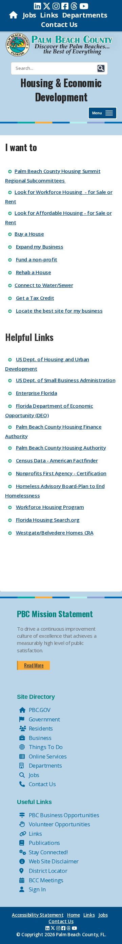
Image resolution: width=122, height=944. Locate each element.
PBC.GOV (38, 710)
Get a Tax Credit (35, 297)
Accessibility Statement (37, 915)
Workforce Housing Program (50, 507)
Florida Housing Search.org (48, 519)
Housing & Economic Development (61, 90)
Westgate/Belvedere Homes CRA (55, 532)
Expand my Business (39, 246)
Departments (84, 15)
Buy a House (29, 233)
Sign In (36, 889)
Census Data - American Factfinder (57, 460)
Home (73, 915)
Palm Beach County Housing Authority (61, 447)
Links (49, 15)
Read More (33, 665)
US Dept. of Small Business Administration (66, 380)
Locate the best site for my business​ (59, 310)
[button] (101, 68)
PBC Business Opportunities (63, 815)
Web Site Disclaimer (53, 861)
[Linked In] (37, 6)
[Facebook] (64, 6)
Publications (43, 843)
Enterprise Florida (36, 393)
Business (39, 738)
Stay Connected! (47, 852)
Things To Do (45, 747)
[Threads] (74, 6)
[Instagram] (56, 6)
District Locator (47, 871)
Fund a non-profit (36, 259)
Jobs (29, 15)
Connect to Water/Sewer (44, 285)
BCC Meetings (45, 880)
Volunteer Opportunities (58, 824)
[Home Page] (14, 15)
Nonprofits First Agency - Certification (61, 473)
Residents (40, 728)
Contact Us (59, 24)
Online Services (47, 756)
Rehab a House (33, 272)
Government (43, 719)
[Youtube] (83, 6)
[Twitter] (47, 6)
